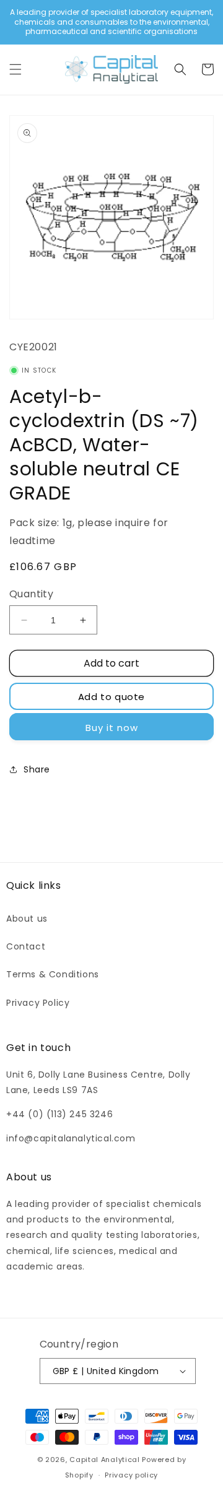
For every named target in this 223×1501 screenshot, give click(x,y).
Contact (25, 946)
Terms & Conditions (52, 974)
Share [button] (37, 769)
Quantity (31, 594)
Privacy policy (131, 1475)
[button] (15, 69)
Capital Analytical (104, 1459)
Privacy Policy (37, 1003)
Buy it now (111, 727)
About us (27, 918)
